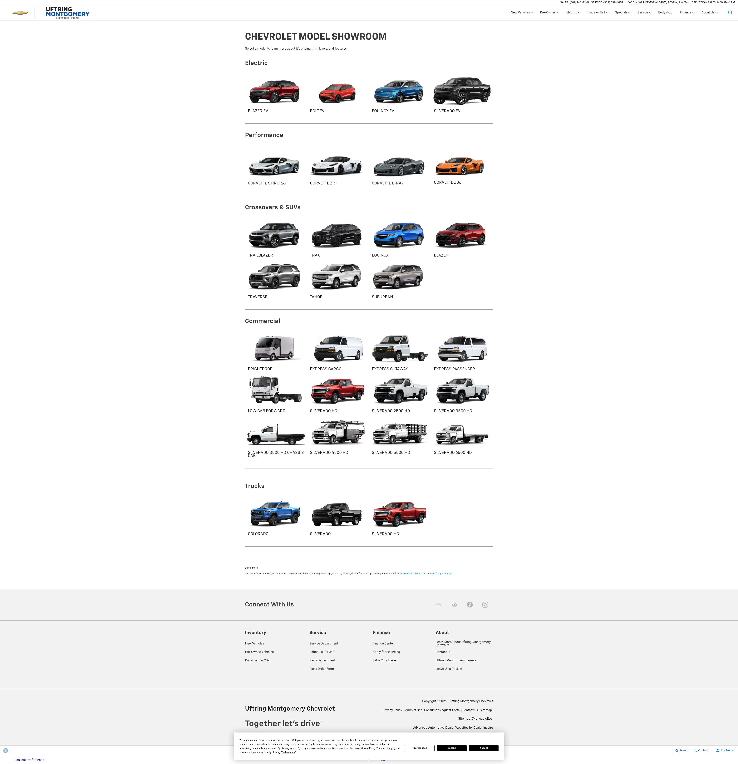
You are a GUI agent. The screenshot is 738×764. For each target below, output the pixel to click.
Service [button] (642, 13)
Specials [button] (621, 13)
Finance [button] (685, 13)
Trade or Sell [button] (596, 13)
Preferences (420, 748)
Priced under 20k (257, 660)
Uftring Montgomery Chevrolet (471, 701)
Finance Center (383, 643)
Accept (484, 748)
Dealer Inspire (483, 727)
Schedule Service (321, 652)
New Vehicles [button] (520, 13)
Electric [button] (571, 13)
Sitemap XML (467, 718)
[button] (730, 12)
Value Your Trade (384, 660)
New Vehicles (254, 643)
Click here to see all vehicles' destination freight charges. (422, 574)
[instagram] (485, 604)
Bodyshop (665, 12)
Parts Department (322, 660)
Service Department (323, 643)
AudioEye (485, 718)
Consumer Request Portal (442, 710)
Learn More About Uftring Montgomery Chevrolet (463, 644)
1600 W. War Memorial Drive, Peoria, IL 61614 (658, 2)
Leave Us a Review (449, 669)
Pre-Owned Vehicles (259, 652)
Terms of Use (413, 710)
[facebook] (470, 604)
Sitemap (486, 710)
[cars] (439, 604)
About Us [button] (707, 13)
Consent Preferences (29, 760)
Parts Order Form (321, 669)
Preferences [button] (288, 752)
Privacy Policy (392, 710)
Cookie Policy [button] (368, 748)
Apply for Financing (386, 652)
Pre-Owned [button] (548, 13)
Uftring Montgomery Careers (456, 660)
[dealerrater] (454, 604)
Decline (452, 748)
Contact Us (443, 652)
